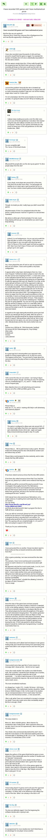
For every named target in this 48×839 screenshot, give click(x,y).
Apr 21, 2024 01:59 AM (14, 825)
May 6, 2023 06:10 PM (17, 179)
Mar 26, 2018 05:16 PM (15, 600)
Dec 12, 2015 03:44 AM (15, 374)
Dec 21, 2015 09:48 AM (15, 471)
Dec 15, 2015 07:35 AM (15, 445)
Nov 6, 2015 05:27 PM (14, 261)
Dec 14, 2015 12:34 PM (15, 402)
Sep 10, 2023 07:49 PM (14, 807)
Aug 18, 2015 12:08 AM (15, 51)
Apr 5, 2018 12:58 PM (14, 662)
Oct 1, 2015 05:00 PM (14, 202)
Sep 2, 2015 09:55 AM (14, 142)
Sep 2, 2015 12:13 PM (14, 160)
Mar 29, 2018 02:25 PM (15, 639)
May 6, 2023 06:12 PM (17, 423)
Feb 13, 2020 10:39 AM (14, 784)
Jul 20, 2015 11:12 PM (12, 27)
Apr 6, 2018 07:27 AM (14, 715)
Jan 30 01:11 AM (16, 112)
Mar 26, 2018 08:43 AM (15, 545)
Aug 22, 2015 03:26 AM (15, 84)
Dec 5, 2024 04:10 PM (17, 235)
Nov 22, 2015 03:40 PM (14, 350)
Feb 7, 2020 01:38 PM (14, 751)
